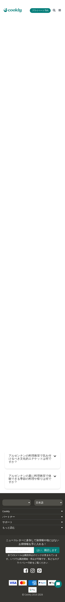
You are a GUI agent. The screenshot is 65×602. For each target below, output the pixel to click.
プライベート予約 (40, 10)
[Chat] (58, 584)
